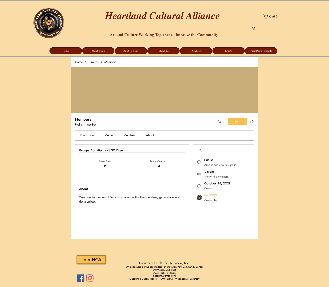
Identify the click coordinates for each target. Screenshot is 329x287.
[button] (280, 16)
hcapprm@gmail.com (164, 275)
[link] (87, 135)
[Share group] (251, 121)
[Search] (254, 28)
